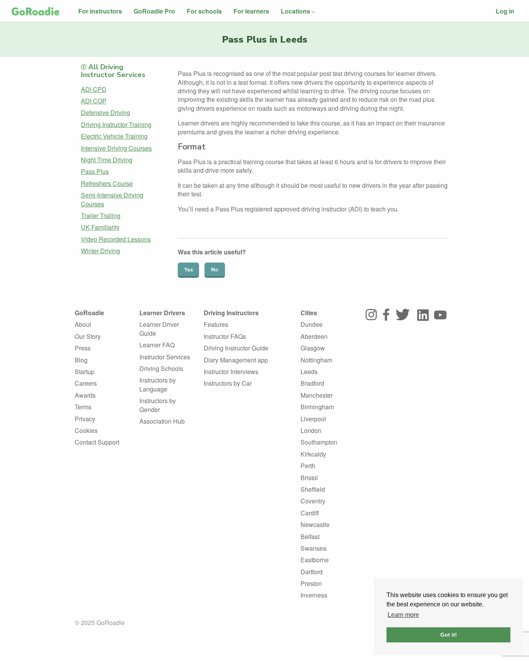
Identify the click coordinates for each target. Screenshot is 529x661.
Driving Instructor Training (116, 124)
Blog (81, 359)
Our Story (88, 336)
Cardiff (310, 512)
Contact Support (97, 442)
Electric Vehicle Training (114, 136)
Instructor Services (164, 356)
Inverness (314, 595)
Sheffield (313, 489)
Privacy (85, 418)
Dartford (312, 571)
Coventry (313, 500)
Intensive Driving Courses (116, 148)
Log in (505, 11)
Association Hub (162, 421)
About (83, 324)
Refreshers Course (107, 183)
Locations (295, 11)
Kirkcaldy (313, 454)
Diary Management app (236, 359)
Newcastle (315, 524)
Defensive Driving (105, 112)
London (311, 430)
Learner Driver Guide (159, 328)
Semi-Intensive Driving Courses (112, 199)
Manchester (317, 395)
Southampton (319, 442)
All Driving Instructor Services (113, 70)
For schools (204, 11)
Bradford (312, 383)
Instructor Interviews (231, 371)
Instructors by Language (157, 384)
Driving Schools (161, 368)
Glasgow (313, 347)
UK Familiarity (100, 227)
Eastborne (315, 559)
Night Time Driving (106, 159)
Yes (188, 269)
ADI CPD (93, 89)
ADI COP (93, 100)
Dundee (312, 324)
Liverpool (313, 418)
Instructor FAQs (225, 336)
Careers (86, 383)
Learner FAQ (157, 344)
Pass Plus (95, 171)
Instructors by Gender (157, 405)
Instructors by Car (228, 383)
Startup (84, 371)
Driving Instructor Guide (236, 347)
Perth (308, 465)
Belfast (310, 536)
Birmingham (317, 406)
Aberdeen (314, 336)
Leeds (309, 371)
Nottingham (316, 359)
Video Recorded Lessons (116, 239)
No (214, 269)
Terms (83, 406)
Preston (311, 583)
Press (83, 347)
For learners (251, 11)
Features (216, 324)
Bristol (309, 477)
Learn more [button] (403, 614)
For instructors (100, 11)
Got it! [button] (448, 635)
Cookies (86, 430)
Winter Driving (100, 250)
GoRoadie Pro (154, 11)
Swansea (313, 548)
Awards (85, 395)
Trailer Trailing (100, 215)
